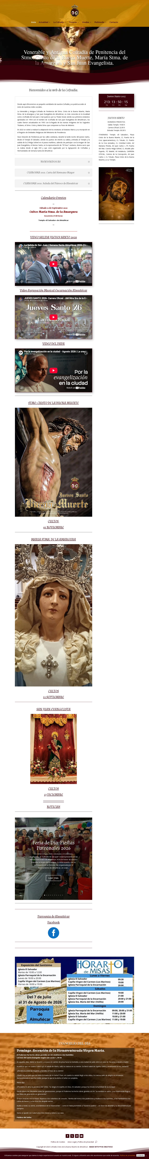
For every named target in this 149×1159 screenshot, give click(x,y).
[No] (146, 1156)
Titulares (73, 22)
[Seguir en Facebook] (67, 1136)
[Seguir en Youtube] (81, 1136)
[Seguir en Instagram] (77, 1136)
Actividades (58, 854)
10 (62, 895)
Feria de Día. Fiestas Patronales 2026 (53, 845)
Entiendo (140, 1155)
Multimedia (99, 22)
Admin (39, 854)
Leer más (53, 878)
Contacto (114, 22)
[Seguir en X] (72, 1136)
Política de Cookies (58, 1142)
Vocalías (85, 22)
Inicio (33, 22)
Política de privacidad (127, 1155)
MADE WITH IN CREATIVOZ (101, 1147)
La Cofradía (58, 22)
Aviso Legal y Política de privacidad (81, 1142)
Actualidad (43, 22)
